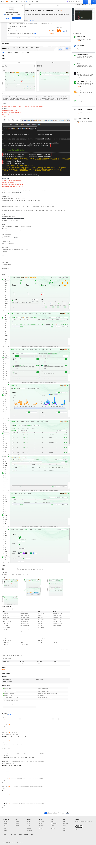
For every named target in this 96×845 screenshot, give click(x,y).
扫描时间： (38, 679)
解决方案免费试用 (54, 823)
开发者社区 (41, 825)
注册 (81, 1)
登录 (85, 1)
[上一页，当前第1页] (44, 813)
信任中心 (64, 830)
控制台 (79, 1)
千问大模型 (17, 821)
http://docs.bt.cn (18, 192)
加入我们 (31, 834)
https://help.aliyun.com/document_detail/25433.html (10, 237)
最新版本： (5, 681)
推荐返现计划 (53, 828)
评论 (28, 52)
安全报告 (22, 52)
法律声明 (4, 834)
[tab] (4, 659)
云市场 (27, 1)
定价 (24, 1)
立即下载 (3, 669)
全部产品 (28, 821)
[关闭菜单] (2, 2)
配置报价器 (29, 828)
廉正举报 (15, 834)
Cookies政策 (10, 834)
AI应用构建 (17, 825)
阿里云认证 (41, 828)
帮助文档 (40, 823)
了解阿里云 (37, 1)
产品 (14, 1)
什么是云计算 (5, 821)
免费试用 (28, 823)
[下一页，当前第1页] (56, 813)
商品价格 (10, 52)
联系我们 (26, 834)
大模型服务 (17, 823)
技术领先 (4, 825)
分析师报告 (5, 830)
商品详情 (4, 52)
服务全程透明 (21, 47)
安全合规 (4, 828)
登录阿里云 (17, 18)
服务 (33, 1)
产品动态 (28, 825)
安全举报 (20, 834)
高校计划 (52, 825)
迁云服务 (64, 825)
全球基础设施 (5, 823)
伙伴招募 (30, 4)
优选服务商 (37, 47)
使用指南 (16, 52)
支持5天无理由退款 (29, 47)
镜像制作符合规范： (6, 679)
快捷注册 (7, 18)
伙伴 (30, 1)
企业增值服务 (65, 823)
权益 (21, 1)
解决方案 (17, 1)
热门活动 (26, 4)
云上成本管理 (29, 830)
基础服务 (64, 821)
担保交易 (14, 47)
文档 (73, 1)
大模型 (11, 1)
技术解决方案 (41, 821)
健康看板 (64, 828)
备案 (76, 1)
